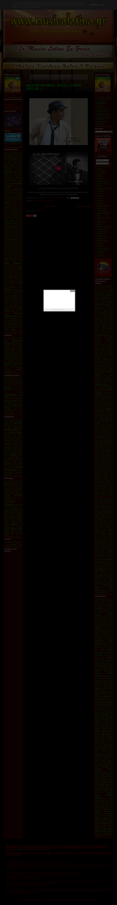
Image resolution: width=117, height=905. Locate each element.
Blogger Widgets (61, 309)
